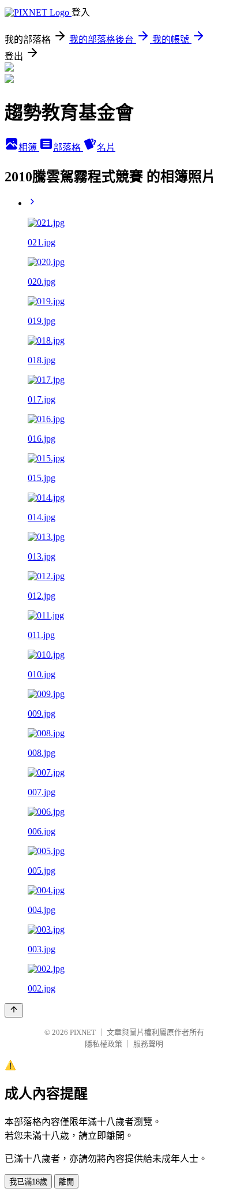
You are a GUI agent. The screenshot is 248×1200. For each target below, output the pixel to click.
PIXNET (83, 1032)
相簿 (28, 147)
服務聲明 (148, 1043)
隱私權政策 (103, 1043)
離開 (66, 1181)
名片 (106, 147)
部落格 (68, 147)
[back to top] (14, 1010)
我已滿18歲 (28, 1181)
